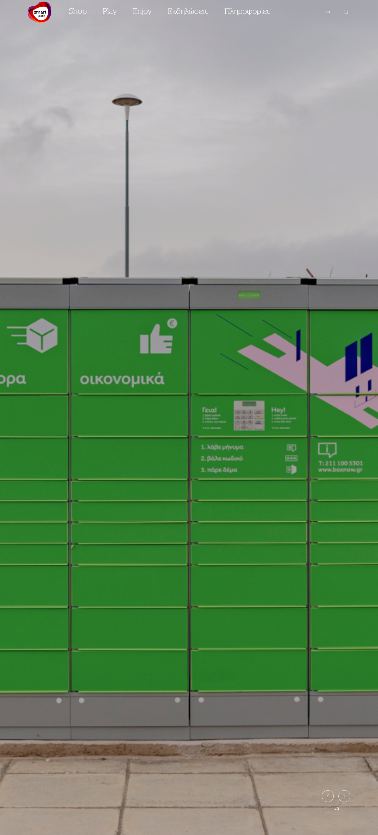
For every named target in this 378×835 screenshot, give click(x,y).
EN (327, 12)
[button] (328, 796)
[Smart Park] (39, 12)
